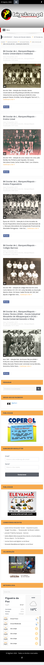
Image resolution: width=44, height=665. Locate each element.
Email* (7, 456)
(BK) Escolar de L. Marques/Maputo (24, 58)
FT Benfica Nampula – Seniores (19, 533)
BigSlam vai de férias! (23, 541)
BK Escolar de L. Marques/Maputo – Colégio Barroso (19, 246)
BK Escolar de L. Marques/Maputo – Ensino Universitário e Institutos (19, 52)
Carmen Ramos (9, 541)
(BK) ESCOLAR (10, 58)
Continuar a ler (8, 99)
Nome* (7, 464)
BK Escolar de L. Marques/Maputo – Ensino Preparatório (19, 182)
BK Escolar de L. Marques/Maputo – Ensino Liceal (19, 117)
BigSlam (14, 403)
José (6, 533)
